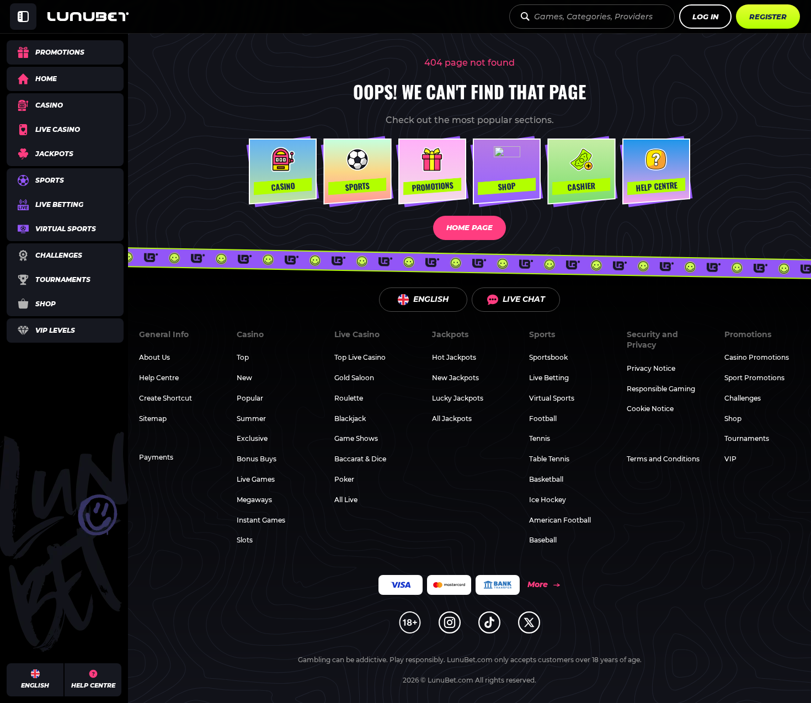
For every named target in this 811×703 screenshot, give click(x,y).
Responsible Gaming (661, 389)
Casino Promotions (756, 357)
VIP (730, 459)
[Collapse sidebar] (23, 16)
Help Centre (159, 378)
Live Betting (549, 378)
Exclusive (252, 438)
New (244, 378)
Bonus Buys (256, 459)
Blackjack (350, 418)
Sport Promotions (754, 378)
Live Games (256, 479)
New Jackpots (455, 378)
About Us (154, 357)
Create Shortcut (165, 398)
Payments (156, 457)
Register (768, 16)
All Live (346, 500)
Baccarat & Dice (360, 459)
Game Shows (356, 438)
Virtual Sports (551, 398)
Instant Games (261, 520)
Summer (251, 418)
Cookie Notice (650, 408)
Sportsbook (548, 357)
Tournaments (746, 438)
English (431, 299)
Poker (344, 479)
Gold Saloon (354, 378)
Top (243, 357)
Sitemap (153, 418)
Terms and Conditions (663, 459)
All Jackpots (452, 418)
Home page (469, 227)
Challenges (742, 398)
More (537, 584)
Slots (245, 540)
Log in (705, 16)
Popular (250, 398)
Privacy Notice (651, 368)
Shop (732, 418)
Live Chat (524, 299)
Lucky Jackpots (457, 398)
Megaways (254, 500)
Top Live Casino (360, 357)
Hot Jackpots (454, 357)
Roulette (348, 398)
